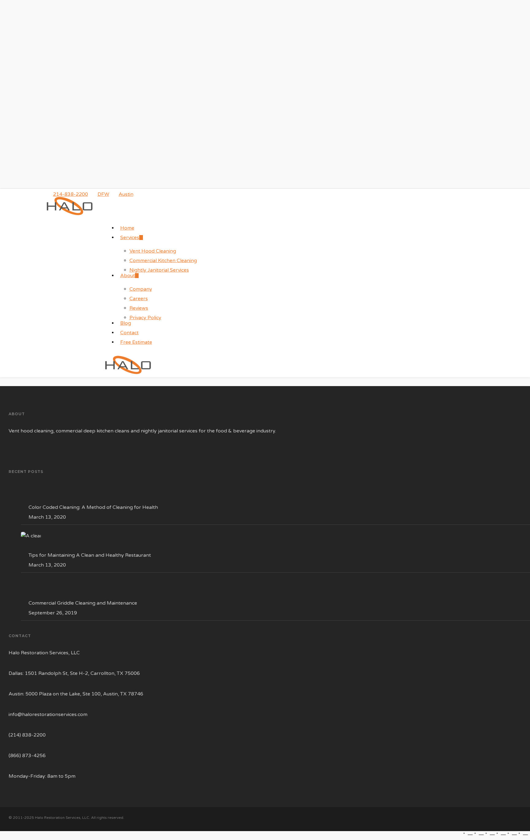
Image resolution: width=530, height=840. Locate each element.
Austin (126, 194)
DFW (103, 194)
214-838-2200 (70, 194)
